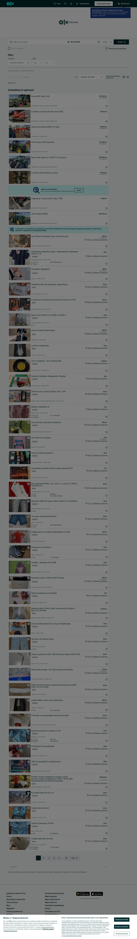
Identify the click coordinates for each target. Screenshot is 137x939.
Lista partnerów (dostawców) (71, 936)
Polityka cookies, (48, 929)
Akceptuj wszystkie (121, 919)
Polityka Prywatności (10, 931)
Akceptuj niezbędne (121, 926)
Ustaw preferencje (122, 933)
